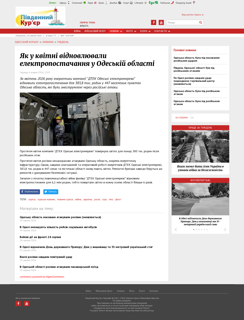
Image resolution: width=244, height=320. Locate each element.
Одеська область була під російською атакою (197, 92)
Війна (77, 31)
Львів (90, 2)
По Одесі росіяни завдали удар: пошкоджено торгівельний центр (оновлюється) (194, 80)
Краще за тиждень (200, 127)
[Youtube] (161, 22)
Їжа (153, 3)
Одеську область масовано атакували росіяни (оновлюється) (60, 217)
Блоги (143, 31)
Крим (101, 2)
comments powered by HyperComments (42, 276)
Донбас (113, 2)
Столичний (77, 2)
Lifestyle (139, 2)
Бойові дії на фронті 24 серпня (40, 237)
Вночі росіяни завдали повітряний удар (46, 257)
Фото (129, 31)
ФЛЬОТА (84, 25)
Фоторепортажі (200, 180)
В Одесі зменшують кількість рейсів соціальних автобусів (58, 227)
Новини (114, 31)
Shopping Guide (184, 2)
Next (225, 229)
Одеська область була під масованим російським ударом (197, 59)
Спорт (126, 2)
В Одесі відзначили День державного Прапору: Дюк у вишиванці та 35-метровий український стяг (86, 247)
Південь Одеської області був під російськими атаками (194, 69)
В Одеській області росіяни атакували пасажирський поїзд (59, 267)
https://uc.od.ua (40, 18)
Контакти (161, 31)
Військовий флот (95, 31)
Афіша (63, 2)
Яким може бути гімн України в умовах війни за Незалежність (200, 168)
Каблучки (165, 2)
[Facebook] (153, 22)
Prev (176, 229)
